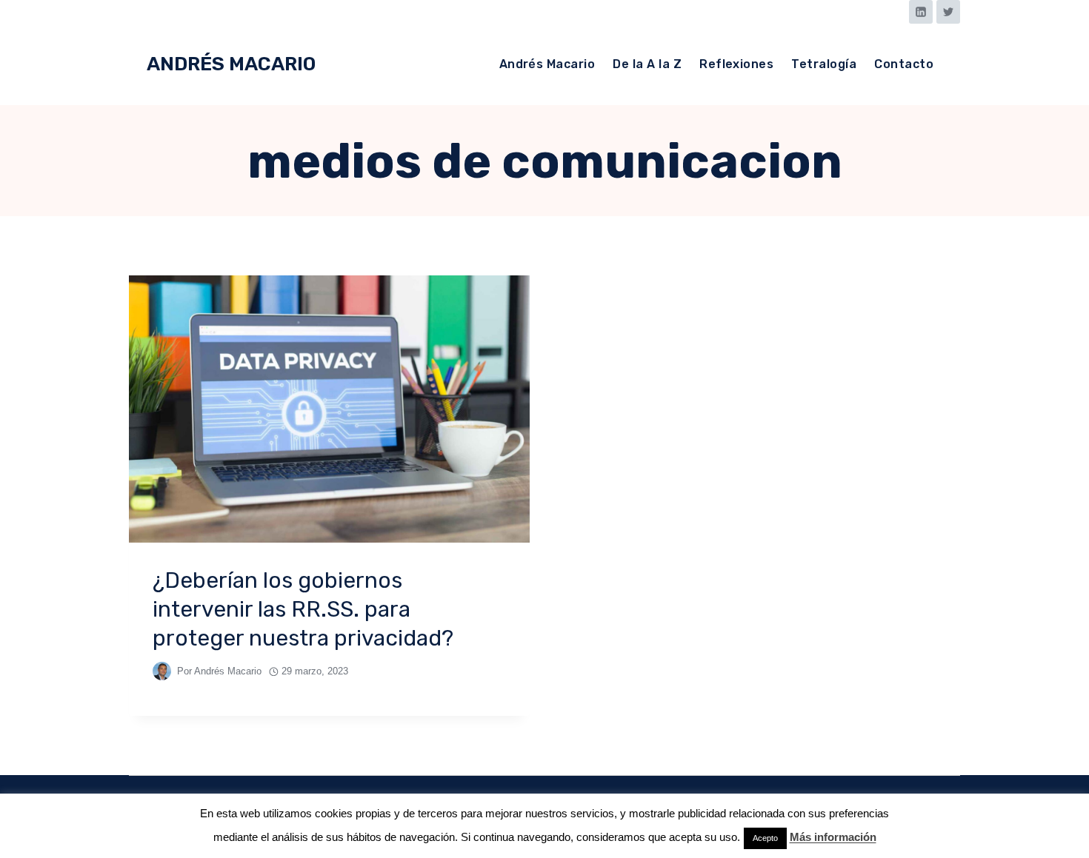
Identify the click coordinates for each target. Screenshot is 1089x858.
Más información (833, 837)
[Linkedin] (921, 12)
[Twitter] (948, 12)
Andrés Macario (547, 64)
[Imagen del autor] (162, 671)
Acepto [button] (765, 838)
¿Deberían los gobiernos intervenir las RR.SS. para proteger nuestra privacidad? (303, 609)
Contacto (903, 64)
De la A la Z (647, 64)
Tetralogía (823, 64)
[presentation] (329, 409)
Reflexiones (736, 64)
